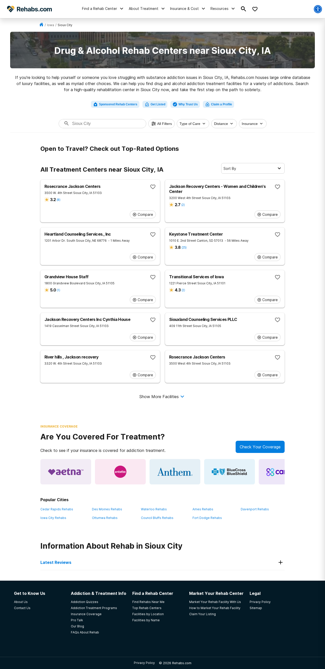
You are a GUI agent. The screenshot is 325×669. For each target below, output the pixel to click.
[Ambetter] (120, 471)
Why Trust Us (188, 104)
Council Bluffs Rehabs (157, 518)
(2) (183, 205)
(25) (184, 247)
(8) (58, 200)
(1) (58, 290)
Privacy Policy (144, 663)
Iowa (50, 25)
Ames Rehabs (202, 509)
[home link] (41, 25)
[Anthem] (175, 471)
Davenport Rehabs (255, 509)
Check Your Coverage (260, 446)
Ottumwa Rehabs (105, 518)
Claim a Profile (221, 104)
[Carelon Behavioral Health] (284, 471)
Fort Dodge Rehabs (207, 518)
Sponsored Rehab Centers (118, 104)
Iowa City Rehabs (53, 518)
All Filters (164, 124)
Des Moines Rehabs (107, 509)
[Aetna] (65, 471)
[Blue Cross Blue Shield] (229, 471)
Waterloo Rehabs (154, 509)
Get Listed (158, 104)
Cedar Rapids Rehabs (56, 509)
